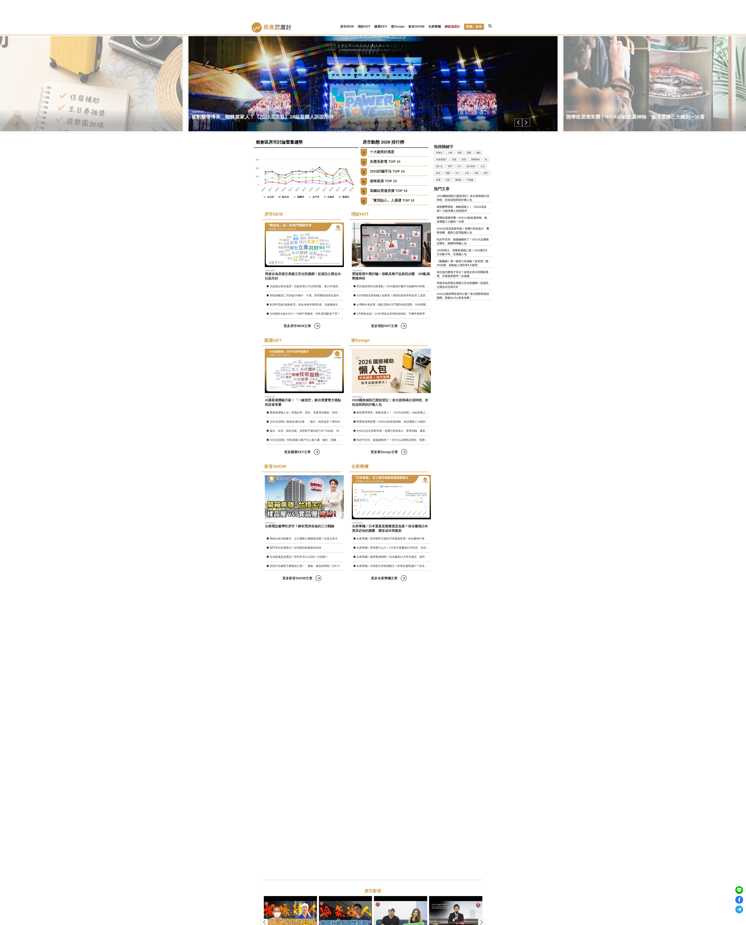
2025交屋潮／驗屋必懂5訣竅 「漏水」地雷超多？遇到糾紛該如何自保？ (306, 421)
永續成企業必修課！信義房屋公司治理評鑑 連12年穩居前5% (306, 286)
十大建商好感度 (382, 152)
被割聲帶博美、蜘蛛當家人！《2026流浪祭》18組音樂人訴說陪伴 (393, 412)
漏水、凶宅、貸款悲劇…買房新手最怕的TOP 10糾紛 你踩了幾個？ (306, 430)
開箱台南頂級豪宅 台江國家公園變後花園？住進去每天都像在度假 (306, 538)
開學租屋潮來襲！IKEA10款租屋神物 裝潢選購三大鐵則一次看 (393, 421)
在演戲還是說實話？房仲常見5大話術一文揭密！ (299, 556)
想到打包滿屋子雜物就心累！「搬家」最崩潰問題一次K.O (305, 565)
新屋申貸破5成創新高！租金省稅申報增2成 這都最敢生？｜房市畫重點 (306, 304)
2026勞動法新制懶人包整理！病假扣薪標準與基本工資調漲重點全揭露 (393, 295)
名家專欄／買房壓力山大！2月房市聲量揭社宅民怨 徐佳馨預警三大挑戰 (393, 547)
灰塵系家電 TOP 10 (385, 162)
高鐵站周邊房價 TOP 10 (388, 191)
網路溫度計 (452, 26)
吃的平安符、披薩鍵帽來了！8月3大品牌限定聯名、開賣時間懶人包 (393, 439)
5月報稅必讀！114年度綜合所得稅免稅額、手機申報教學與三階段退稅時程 (393, 313)
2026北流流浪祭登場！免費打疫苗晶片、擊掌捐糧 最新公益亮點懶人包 (393, 430)
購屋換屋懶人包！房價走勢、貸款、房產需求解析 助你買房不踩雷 (306, 412)
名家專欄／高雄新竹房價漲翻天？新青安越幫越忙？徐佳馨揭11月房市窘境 (393, 565)
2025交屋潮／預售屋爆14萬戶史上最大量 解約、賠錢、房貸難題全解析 (306, 439)
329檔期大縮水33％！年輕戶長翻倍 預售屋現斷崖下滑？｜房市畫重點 (306, 313)
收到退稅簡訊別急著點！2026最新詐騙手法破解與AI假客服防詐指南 (393, 286)
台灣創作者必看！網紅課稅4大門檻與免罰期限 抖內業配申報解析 (393, 304)
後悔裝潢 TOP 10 (383, 181)
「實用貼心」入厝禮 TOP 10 (392, 200)
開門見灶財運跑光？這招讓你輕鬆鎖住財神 (295, 547)
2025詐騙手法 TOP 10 (387, 171)
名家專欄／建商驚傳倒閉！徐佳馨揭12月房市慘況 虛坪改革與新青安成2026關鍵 (393, 556)
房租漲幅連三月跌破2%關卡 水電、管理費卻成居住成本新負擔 (306, 295)
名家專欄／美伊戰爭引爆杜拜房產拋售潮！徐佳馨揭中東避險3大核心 (393, 538)
